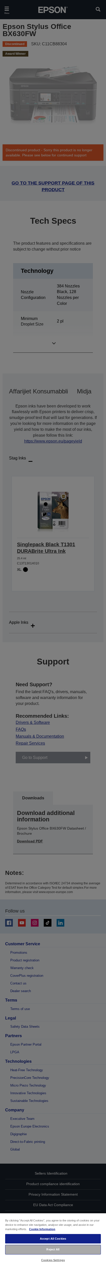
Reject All (52, 1249)
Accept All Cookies (53, 1238)
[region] (53, 1239)
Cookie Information (42, 1229)
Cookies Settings (53, 1260)
